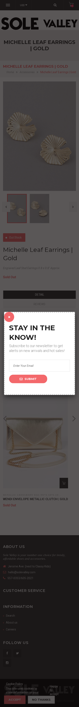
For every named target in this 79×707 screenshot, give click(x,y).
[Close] (9, 317)
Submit (31, 379)
